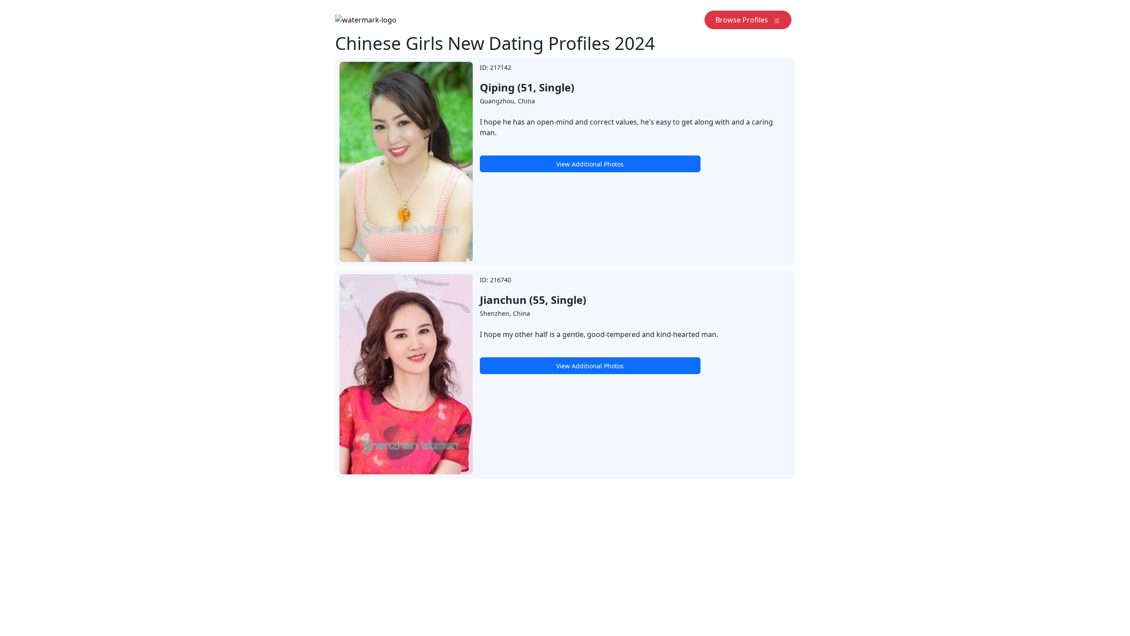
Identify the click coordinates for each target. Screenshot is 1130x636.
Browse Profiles (744, 20)
